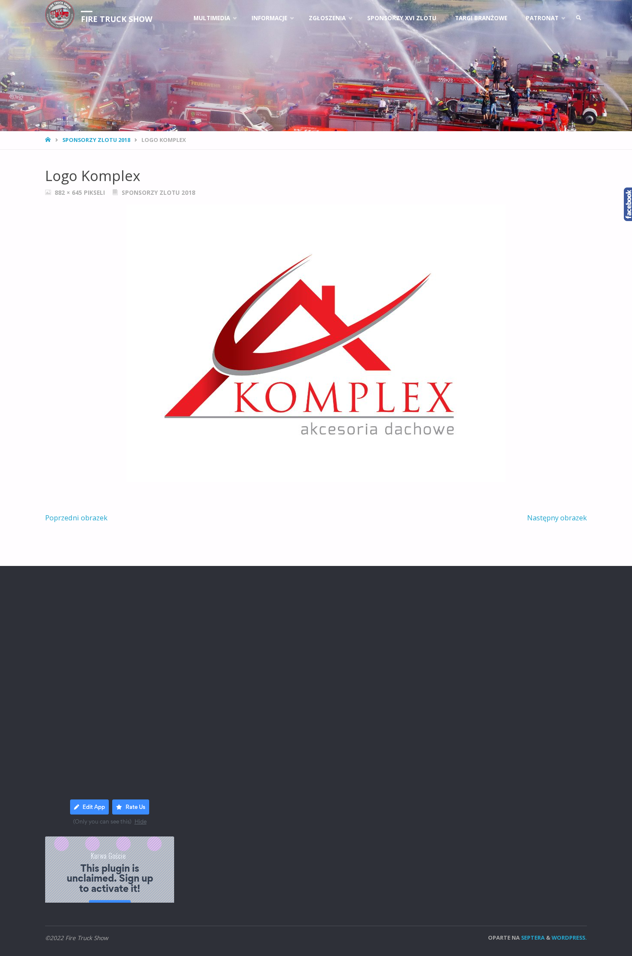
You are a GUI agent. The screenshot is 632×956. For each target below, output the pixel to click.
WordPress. (569, 937)
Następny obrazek (557, 518)
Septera (532, 937)
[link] (578, 18)
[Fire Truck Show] (59, 14)
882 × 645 (69, 193)
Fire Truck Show (116, 19)
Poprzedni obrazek (76, 518)
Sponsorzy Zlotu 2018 (96, 140)
